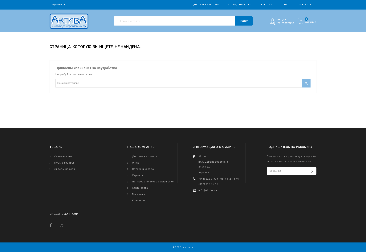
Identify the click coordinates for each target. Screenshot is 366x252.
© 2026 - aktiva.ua (183, 247)
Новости (266, 4)
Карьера (137, 175)
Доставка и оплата (206, 4)
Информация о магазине (214, 147)
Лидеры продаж (64, 169)
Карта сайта (140, 187)
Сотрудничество (239, 4)
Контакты (305, 4)
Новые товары (64, 162)
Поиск (243, 20)
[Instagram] (64, 225)
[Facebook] (54, 225)
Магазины (138, 194)
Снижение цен (63, 156)
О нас (285, 4)
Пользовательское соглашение (153, 181)
